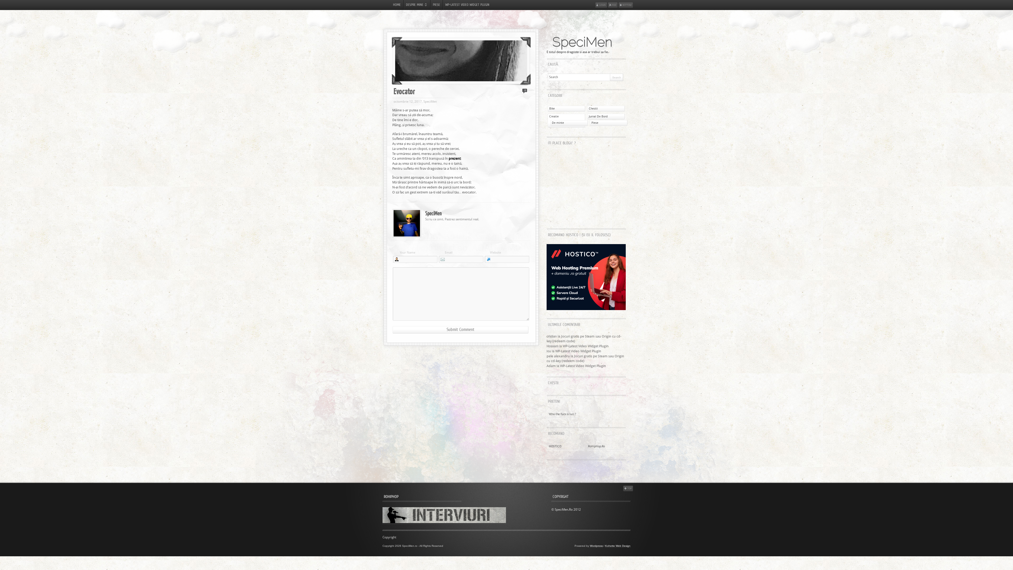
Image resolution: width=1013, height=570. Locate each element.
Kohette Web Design (617, 545)
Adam (551, 366)
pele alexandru (558, 356)
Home (397, 5)
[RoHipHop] (444, 522)
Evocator (404, 91)
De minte (558, 123)
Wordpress (596, 545)
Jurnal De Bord (598, 116)
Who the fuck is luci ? (562, 414)
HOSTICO (555, 446)
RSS (614, 4)
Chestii (593, 108)
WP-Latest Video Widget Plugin (467, 5)
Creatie (554, 116)
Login (602, 4)
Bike (552, 108)
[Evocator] (461, 60)
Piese (436, 5)
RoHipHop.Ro (596, 446)
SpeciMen (582, 42)
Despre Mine (414, 5)
